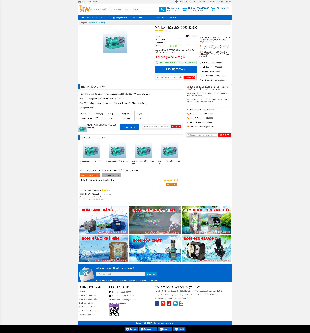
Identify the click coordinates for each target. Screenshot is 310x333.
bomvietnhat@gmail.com (216, 80)
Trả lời (82, 199)
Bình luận (169, 31)
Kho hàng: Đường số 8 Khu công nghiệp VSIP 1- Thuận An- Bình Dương (214, 54)
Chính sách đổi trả (86, 303)
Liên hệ (228, 1)
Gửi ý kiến (171, 184)
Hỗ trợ (220, 1)
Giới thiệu (201, 1)
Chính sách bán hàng (185, 1)
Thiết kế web (155, 323)
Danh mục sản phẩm (94, 17)
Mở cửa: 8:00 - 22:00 (198, 9)
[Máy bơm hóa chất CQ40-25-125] (117, 158)
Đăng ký (151, 274)
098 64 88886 (217, 63)
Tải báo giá (192, 36)
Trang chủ (83, 23)
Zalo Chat (167, 329)
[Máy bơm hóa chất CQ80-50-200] (143, 158)
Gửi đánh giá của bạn (89, 175)
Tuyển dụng (212, 1)
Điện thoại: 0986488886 (89, 2)
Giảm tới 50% (173, 9)
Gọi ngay (133, 329)
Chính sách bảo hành (87, 307)
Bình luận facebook (111, 175)
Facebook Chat (150, 329)
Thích (90, 199)
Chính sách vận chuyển (88, 299)
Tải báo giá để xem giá (170, 57)
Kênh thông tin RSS (86, 315)
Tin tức (149, 17)
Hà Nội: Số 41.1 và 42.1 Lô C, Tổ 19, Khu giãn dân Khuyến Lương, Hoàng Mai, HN (208, 88)
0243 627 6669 (220, 76)
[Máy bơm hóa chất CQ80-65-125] (169, 158)
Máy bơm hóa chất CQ (97, 23)
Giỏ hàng (221, 8)
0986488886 (126, 292)
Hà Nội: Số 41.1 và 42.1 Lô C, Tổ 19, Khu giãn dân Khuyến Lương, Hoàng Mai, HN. (214, 40)
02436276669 (129, 296)
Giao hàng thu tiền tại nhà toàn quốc (177, 63)
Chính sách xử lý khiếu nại (89, 311)
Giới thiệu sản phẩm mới (166, 17)
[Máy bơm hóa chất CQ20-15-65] (91, 158)
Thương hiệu (137, 17)
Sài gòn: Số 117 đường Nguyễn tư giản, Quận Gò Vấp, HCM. (213, 47)
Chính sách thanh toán (87, 295)
